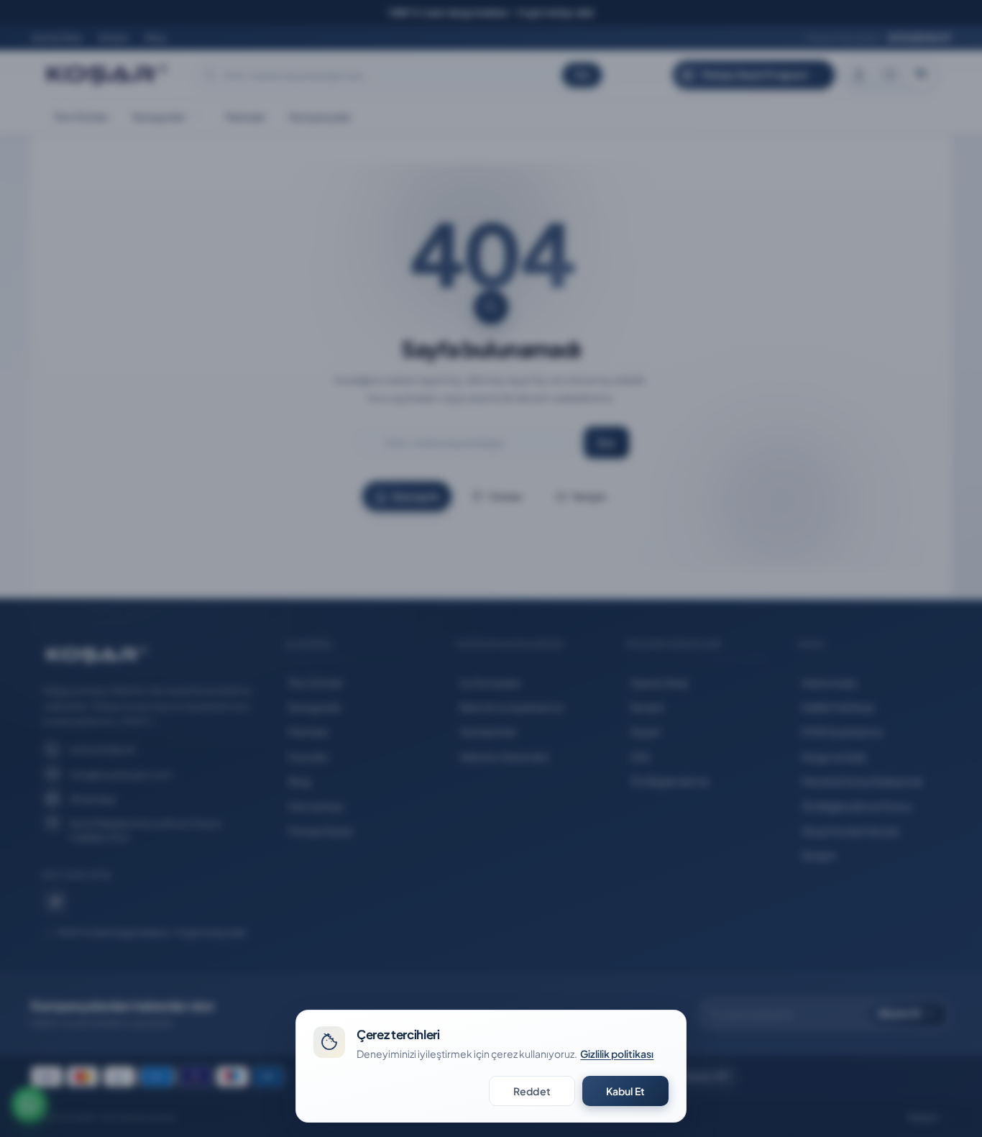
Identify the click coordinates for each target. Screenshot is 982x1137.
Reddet (532, 1091)
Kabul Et (625, 1091)
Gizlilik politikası (616, 1053)
